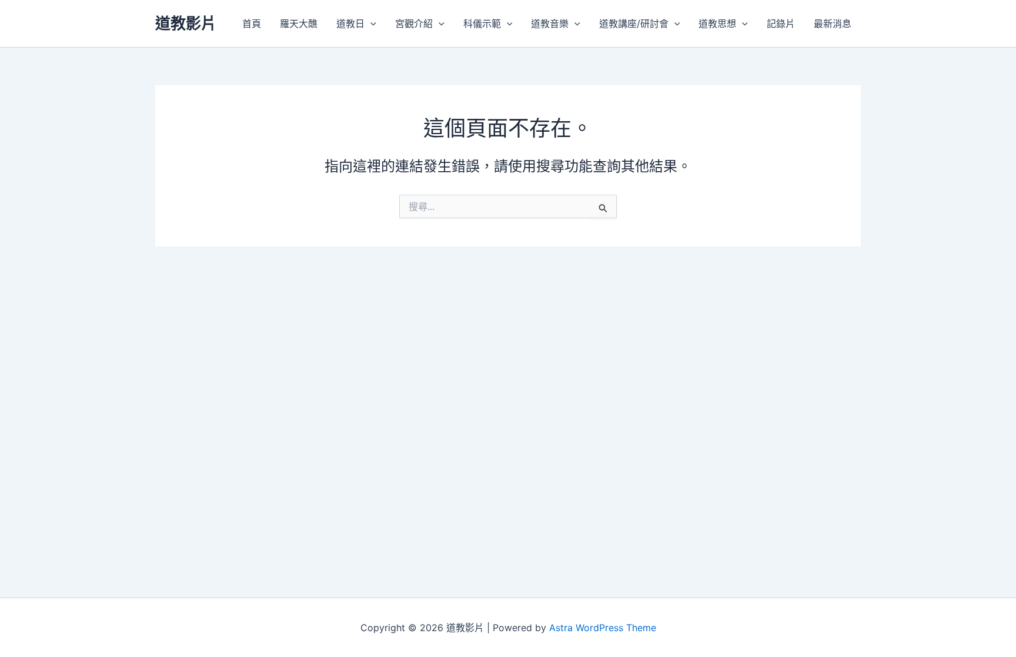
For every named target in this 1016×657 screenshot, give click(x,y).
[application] (370, 23)
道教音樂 (550, 23)
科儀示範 (482, 23)
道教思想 (717, 23)
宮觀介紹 (414, 23)
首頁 (251, 23)
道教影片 (185, 23)
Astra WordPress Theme (602, 627)
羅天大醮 (298, 23)
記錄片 (781, 23)
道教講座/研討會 (634, 23)
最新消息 (832, 23)
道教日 (350, 23)
